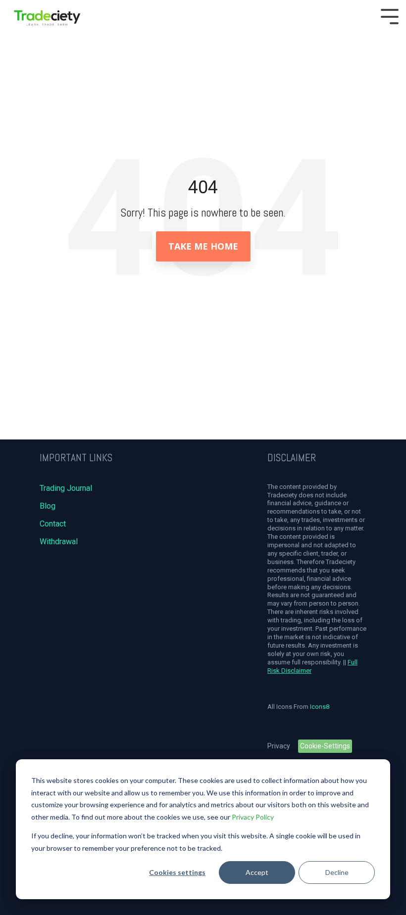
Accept (257, 872)
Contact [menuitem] (53, 523)
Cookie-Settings (325, 746)
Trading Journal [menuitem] (66, 488)
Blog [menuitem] (47, 506)
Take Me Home (203, 246)
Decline (337, 872)
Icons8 (319, 706)
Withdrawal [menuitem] (59, 541)
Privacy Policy (253, 817)
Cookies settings (177, 872)
